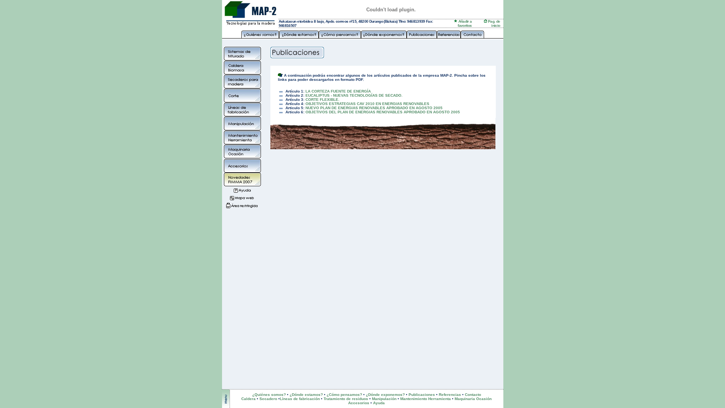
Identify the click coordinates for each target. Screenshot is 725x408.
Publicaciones (422, 395)
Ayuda (379, 403)
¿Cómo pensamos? (344, 395)
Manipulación (384, 399)
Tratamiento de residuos (346, 399)
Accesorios (358, 403)
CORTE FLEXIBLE (321, 99)
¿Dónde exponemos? (385, 395)
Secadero (268, 399)
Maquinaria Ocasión (473, 399)
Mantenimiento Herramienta (425, 399)
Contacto (473, 395)
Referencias (450, 395)
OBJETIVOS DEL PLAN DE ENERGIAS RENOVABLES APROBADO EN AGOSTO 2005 (382, 112)
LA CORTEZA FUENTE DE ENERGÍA (338, 91)
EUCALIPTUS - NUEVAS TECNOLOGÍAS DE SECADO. (354, 95)
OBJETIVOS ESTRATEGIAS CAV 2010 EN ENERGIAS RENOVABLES (367, 104)
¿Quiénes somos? (269, 395)
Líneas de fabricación (300, 399)
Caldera (249, 399)
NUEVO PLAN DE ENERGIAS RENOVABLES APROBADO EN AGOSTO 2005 (374, 108)
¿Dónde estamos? (306, 395)
